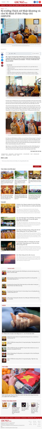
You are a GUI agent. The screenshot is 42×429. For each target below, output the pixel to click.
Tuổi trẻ (28, 5)
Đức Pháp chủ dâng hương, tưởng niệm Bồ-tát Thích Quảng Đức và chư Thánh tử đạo (28, 230)
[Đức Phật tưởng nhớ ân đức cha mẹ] (8, 259)
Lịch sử (2, 7)
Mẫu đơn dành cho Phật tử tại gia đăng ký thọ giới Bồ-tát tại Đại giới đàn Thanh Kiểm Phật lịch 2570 (21, 197)
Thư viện (5, 366)
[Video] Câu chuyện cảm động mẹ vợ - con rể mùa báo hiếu (18, 333)
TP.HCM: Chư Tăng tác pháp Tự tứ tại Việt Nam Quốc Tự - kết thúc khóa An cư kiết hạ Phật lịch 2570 (28, 206)
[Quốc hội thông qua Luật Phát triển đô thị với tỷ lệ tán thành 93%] (34, 175)
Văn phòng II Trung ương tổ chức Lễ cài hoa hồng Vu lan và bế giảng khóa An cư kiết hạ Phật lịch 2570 (23, 292)
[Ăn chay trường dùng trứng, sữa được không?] (4, 417)
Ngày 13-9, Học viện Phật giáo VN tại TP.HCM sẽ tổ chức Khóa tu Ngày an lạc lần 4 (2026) (21, 182)
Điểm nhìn (17, 5)
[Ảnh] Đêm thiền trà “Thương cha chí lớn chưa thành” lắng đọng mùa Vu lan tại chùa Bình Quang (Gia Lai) (27, 243)
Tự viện (31, 5)
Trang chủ (3, 5)
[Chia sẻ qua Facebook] (2, 55)
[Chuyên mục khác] (40, 8)
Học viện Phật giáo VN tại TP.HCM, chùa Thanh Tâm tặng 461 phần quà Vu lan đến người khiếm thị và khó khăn (28, 219)
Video (14, 5)
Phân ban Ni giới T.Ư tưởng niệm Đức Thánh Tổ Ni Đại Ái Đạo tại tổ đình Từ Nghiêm (22, 73)
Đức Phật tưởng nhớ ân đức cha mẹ (25, 255)
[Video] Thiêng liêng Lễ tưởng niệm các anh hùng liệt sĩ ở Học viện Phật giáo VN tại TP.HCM (23, 354)
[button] (38, 419)
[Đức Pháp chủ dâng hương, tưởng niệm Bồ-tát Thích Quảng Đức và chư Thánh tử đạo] (8, 234)
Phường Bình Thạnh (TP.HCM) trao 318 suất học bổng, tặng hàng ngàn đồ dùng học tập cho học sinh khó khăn (34, 197)
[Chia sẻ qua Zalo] (2, 60)
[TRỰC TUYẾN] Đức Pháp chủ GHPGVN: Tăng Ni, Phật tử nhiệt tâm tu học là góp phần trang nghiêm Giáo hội (23, 348)
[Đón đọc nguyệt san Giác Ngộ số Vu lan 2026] (14, 417)
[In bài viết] (2, 65)
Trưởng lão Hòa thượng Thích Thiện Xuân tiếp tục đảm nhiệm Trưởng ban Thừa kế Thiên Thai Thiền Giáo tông (22, 285)
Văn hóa (10, 5)
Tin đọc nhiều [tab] (10, 268)
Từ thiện (5, 7)
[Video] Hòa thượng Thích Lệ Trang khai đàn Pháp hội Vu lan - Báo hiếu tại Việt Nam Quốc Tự (22, 337)
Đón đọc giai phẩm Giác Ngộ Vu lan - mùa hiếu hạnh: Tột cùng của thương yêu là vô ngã (26, 420)
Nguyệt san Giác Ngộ (37, 5)
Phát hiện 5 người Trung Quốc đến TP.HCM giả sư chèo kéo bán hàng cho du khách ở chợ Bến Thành (23, 272)
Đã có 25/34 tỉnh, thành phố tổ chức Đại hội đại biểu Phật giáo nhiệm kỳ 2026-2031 (20, 408)
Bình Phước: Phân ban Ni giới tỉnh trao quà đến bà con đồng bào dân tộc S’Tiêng (22, 72)
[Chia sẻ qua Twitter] (2, 57)
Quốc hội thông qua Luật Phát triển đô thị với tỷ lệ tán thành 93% (34, 181)
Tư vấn (25, 5)
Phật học (21, 5)
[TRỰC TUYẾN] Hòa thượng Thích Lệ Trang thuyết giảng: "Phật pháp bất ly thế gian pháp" (23, 343)
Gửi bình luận (37, 166)
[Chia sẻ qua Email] (2, 63)
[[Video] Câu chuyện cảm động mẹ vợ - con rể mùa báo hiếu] (21, 320)
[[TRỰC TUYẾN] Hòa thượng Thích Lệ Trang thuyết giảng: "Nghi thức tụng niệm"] (4, 360)
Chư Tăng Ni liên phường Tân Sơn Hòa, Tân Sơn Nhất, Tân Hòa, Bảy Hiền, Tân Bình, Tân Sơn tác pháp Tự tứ (7, 197)
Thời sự (7, 5)
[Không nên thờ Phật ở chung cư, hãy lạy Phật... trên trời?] (33, 417)
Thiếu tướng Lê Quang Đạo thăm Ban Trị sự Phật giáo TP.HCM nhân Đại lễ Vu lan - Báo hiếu (23, 298)
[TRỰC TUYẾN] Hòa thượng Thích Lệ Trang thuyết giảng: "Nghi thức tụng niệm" (22, 359)
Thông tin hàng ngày (9, 413)
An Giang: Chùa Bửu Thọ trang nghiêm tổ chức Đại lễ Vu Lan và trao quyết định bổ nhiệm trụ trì (7, 182)
